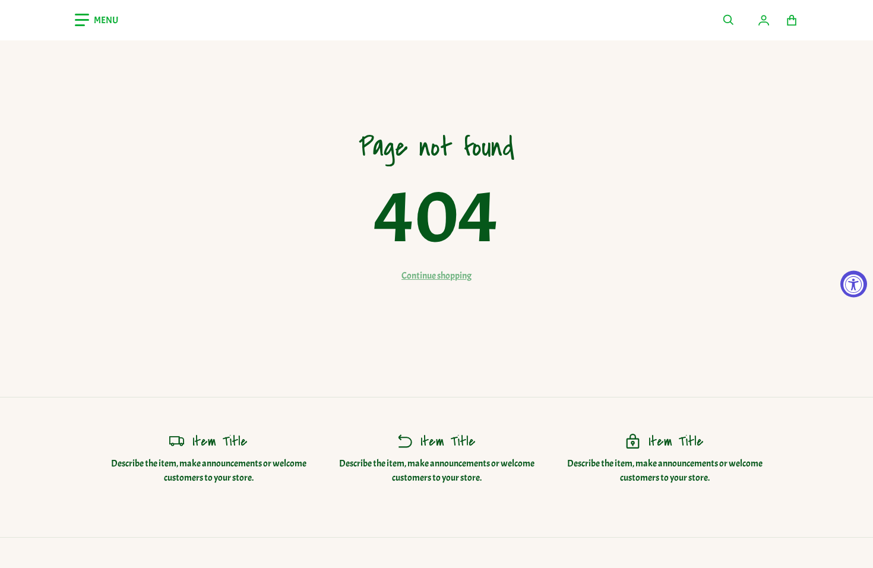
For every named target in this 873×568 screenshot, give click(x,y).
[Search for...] (728, 20)
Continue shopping (436, 276)
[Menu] (96, 20)
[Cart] (792, 20)
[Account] (763, 20)
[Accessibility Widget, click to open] (853, 284)
